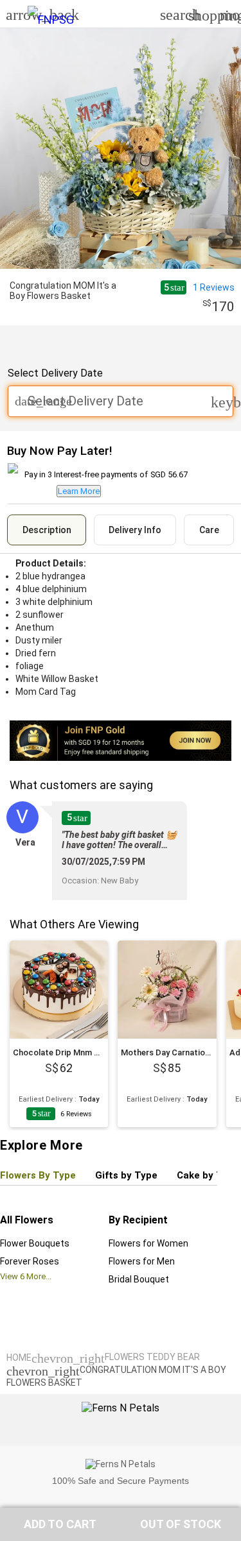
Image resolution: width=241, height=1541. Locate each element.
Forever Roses (29, 1261)
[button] (60, 1524)
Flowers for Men (142, 1261)
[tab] (46, 530)
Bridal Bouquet (139, 1279)
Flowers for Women (148, 1243)
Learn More (79, 491)
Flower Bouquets (34, 1243)
